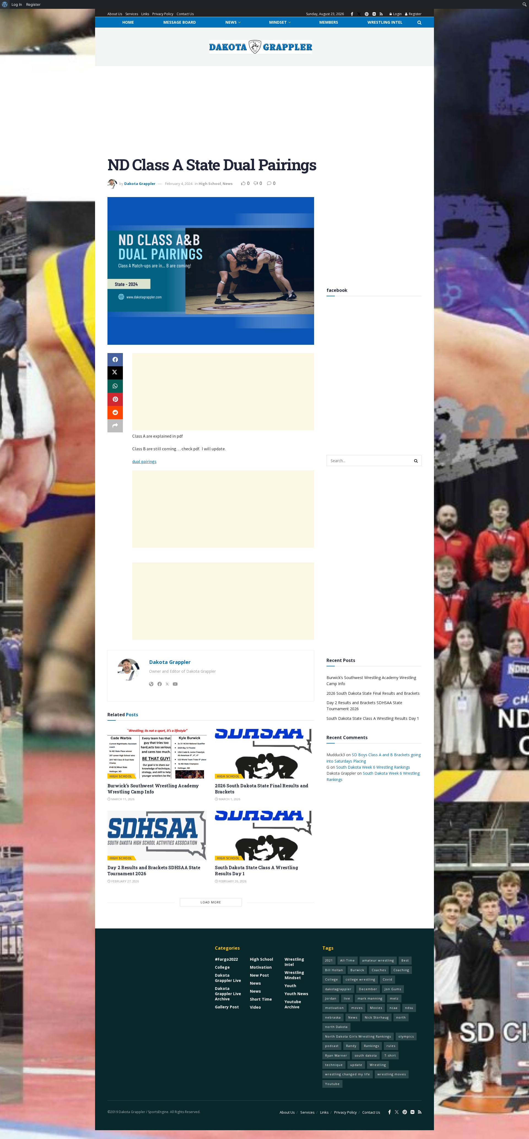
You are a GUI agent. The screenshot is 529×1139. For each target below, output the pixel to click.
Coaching (401, 970)
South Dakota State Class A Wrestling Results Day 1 (372, 718)
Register (415, 14)
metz (394, 998)
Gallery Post (227, 1006)
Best (405, 960)
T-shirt (390, 1055)
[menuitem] (5, 4)
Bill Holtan (334, 970)
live (347, 998)
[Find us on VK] (374, 14)
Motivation (261, 967)
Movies (376, 1008)
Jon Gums (393, 989)
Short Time (261, 999)
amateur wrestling (378, 960)
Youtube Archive (293, 1004)
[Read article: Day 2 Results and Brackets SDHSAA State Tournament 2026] (157, 835)
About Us (114, 14)
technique (334, 1065)
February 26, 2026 (232, 881)
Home (128, 22)
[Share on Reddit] (115, 412)
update (356, 1065)
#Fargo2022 (226, 959)
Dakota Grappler (139, 183)
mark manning (370, 998)
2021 (329, 960)
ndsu (409, 1008)
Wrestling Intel (385, 22)
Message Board (179, 22)
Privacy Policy (162, 14)
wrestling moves (391, 1074)
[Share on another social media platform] (115, 425)
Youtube (332, 1084)
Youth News (296, 993)
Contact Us (185, 14)
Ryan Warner (336, 1055)
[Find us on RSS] (381, 14)
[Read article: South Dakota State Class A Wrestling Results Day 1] (264, 835)
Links (145, 14)
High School (210, 183)
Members (328, 22)
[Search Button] (419, 22)
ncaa (394, 1008)
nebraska (333, 1017)
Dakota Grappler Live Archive (228, 993)
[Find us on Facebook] (352, 14)
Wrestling (378, 1065)
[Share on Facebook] (115, 359)
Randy (351, 1046)
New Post (259, 975)
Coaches (379, 970)
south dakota (366, 1055)
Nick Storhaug (377, 1017)
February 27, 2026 (124, 881)
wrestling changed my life (347, 1074)
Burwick (357, 970)
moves (357, 1008)
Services (131, 14)
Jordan (330, 998)
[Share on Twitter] (115, 372)
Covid (387, 979)
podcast (332, 1046)
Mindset (278, 22)
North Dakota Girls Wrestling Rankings (358, 1036)
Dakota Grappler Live (228, 978)
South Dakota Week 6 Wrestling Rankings (373, 767)
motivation (334, 1008)
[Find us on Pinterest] (367, 14)
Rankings (371, 1046)
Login (397, 14)
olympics (406, 1036)
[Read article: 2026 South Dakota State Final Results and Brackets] (264, 754)
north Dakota (336, 1027)
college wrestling (360, 979)
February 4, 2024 (178, 183)
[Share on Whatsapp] (115, 386)
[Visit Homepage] (260, 47)
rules (391, 1046)
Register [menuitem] (33, 4)
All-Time (347, 960)
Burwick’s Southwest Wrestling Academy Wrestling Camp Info (153, 789)
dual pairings (144, 461)
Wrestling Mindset (294, 975)
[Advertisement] (264, 115)
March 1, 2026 (229, 799)
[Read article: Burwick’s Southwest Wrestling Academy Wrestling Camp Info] (157, 754)
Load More (211, 902)
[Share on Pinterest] (115, 399)
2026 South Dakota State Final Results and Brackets (373, 693)
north (401, 1017)
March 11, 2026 (122, 799)
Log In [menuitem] (17, 4)
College (222, 967)
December (368, 989)
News (231, 22)
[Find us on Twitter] (359, 14)
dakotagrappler (338, 989)
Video (255, 1007)
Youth (290, 985)
